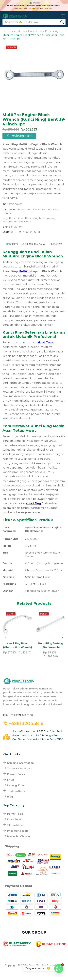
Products (19, 31)
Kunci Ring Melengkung (40, 218)
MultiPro (16, 226)
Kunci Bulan (16, 218)
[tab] (11, 244)
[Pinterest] (23, 232)
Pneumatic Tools (17, 830)
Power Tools (15, 813)
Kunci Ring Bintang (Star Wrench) (50, 645)
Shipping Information (20, 762)
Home (7, 31)
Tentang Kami (16, 791)
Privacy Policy (16, 774)
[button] (63, 16)
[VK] (20, 232)
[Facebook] (16, 232)
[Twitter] (12, 232)
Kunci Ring (51, 31)
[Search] (62, 22)
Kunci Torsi (14, 819)
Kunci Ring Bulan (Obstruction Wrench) (17, 645)
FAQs (10, 779)
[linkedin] (31, 232)
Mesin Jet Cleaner (18, 836)
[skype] (38, 232)
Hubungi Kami (16, 785)
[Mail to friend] (27, 232)
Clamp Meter (15, 825)
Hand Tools (35, 31)
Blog (10, 796)
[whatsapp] (35, 232)
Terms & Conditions (19, 768)
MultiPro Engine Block (17, 221)
